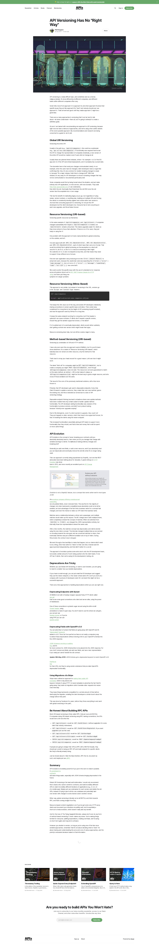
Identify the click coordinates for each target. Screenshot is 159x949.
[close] (157, 2)
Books (42, 8)
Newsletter (28, 8)
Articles (36, 8)
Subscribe (129, 8)
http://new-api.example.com (59, 187)
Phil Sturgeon (59, 30)
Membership (58, 8)
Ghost (132, 939)
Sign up (76, 939)
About (83, 939)
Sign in (121, 8)
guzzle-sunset (54, 620)
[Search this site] (115, 8)
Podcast (49, 8)
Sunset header (54, 608)
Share (105, 30)
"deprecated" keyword (57, 632)
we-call (52, 597)
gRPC (68, 758)
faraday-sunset (54, 615)
